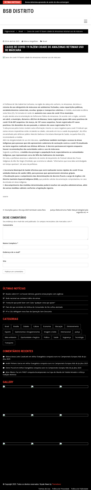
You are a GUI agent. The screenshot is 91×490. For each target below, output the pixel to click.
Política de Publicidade (79, 489)
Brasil (45, 41)
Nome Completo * (10, 243)
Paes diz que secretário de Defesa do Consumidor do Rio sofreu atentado (34, 307)
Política (46, 337)
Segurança (67, 337)
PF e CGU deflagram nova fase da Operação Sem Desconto (29, 311)
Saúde (56, 337)
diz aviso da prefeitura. (28, 164)
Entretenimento (73, 326)
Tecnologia (79, 337)
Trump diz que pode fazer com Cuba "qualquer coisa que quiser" (30, 303)
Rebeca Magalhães (30, 41)
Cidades (26, 326)
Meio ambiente (10, 337)
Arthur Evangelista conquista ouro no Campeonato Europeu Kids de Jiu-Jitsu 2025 (57, 363)
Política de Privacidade (60, 489)
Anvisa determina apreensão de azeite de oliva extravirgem (47, 2)
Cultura (36, 326)
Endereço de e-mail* (11, 252)
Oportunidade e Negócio (30, 337)
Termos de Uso (44, 489)
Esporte (8, 332)
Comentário (8, 225)
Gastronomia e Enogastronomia (27, 332)
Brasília (16, 326)
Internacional (66, 332)
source (5, 196)
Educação (59, 326)
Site (4, 261)
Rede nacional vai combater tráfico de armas (23, 298)
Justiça (77, 332)
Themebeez (56, 484)
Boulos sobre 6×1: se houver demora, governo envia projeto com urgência (34, 294)
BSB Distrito (18, 11)
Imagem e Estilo (50, 332)
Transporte (9, 343)
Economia (47, 326)
